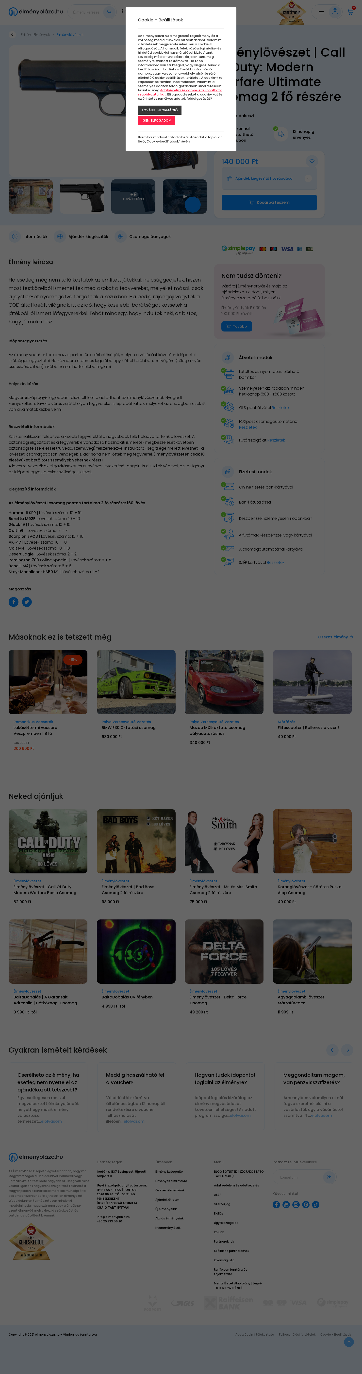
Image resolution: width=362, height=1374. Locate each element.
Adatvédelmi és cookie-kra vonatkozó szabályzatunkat (180, 92)
